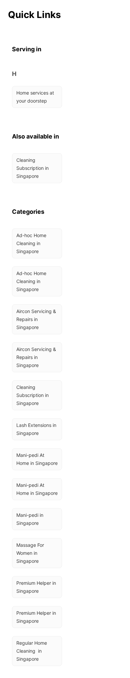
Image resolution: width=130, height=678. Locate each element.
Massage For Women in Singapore (30, 553)
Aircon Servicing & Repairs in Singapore (36, 319)
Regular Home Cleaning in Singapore (32, 651)
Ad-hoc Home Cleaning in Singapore (32, 243)
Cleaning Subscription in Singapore (33, 168)
